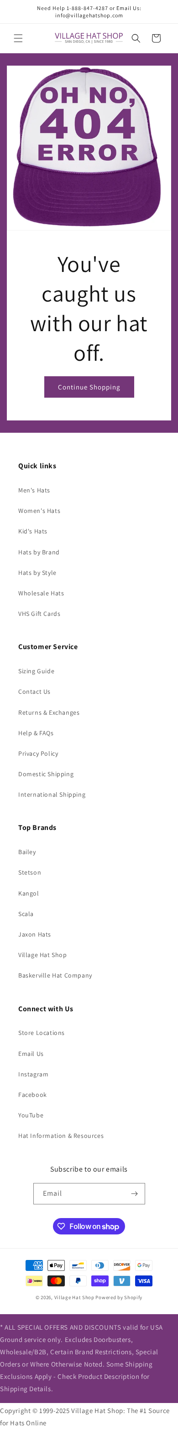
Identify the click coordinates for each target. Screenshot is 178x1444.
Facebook (32, 1095)
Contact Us (34, 691)
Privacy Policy (38, 753)
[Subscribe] (135, 1193)
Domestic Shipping (45, 774)
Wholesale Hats (41, 593)
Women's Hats (39, 511)
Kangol (28, 893)
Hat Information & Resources (61, 1136)
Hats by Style (37, 572)
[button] (18, 38)
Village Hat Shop (42, 955)
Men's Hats (34, 490)
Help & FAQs (36, 733)
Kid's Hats (32, 531)
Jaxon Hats (34, 934)
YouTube (30, 1115)
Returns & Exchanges (48, 712)
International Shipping (51, 794)
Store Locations (41, 1033)
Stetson (29, 872)
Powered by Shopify (118, 1297)
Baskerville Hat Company (55, 975)
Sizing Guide (36, 671)
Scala (26, 914)
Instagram (33, 1074)
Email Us (31, 1054)
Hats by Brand (39, 552)
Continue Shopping (89, 387)
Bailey (27, 852)
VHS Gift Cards (39, 613)
